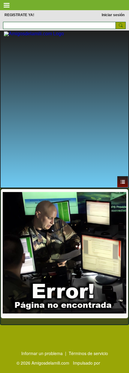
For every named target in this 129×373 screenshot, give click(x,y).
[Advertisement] (64, 108)
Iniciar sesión (113, 15)
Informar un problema (42, 353)
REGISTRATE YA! (19, 15)
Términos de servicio (88, 353)
